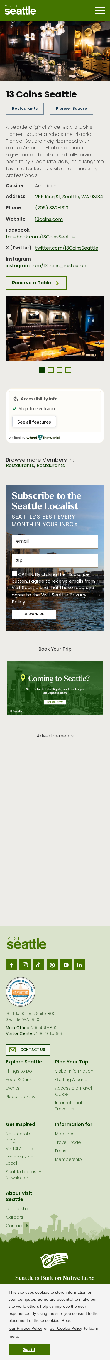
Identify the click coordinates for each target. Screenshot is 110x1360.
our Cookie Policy (66, 1328)
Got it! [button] (29, 1349)
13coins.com (49, 220)
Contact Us (32, 1050)
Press (60, 1151)
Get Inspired (20, 1125)
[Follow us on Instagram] (25, 964)
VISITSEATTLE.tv (20, 1149)
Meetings (65, 1134)
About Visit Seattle (19, 1197)
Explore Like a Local (19, 1160)
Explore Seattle (24, 1062)
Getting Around (71, 1080)
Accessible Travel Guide (73, 1091)
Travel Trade (68, 1142)
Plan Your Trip (71, 1062)
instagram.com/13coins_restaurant (47, 266)
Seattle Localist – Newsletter (24, 1175)
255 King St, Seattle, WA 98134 (69, 197)
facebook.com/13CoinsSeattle (40, 237)
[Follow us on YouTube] (66, 964)
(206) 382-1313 (51, 208)
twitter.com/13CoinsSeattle (66, 248)
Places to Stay (20, 1097)
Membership (68, 1159)
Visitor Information (74, 1071)
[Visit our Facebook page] (11, 964)
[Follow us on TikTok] (38, 964)
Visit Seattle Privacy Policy (49, 598)
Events (12, 1088)
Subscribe (33, 615)
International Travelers (68, 1106)
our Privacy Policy (25, 1328)
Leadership (18, 1209)
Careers (14, 1217)
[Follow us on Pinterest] (52, 964)
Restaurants (25, 109)
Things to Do (19, 1071)
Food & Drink (18, 1080)
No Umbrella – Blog (20, 1137)
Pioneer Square (71, 109)
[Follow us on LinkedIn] (79, 964)
